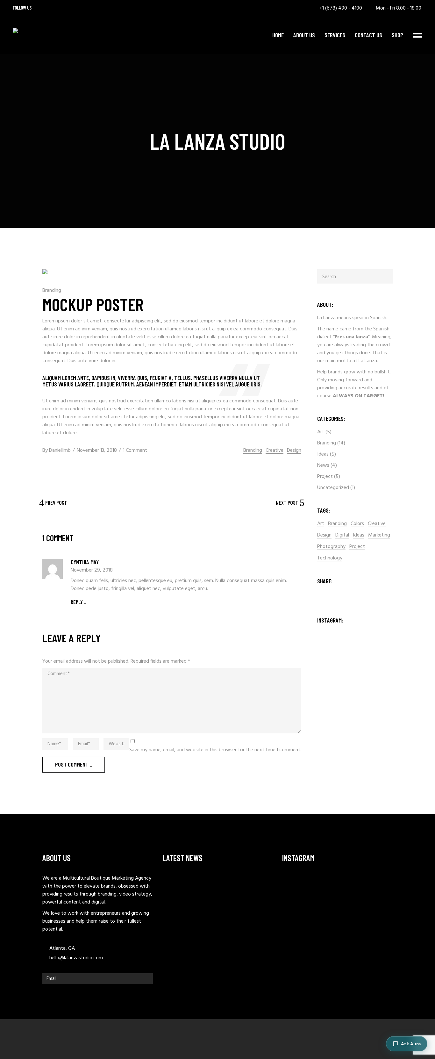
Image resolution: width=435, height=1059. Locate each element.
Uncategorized (333, 488)
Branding (51, 290)
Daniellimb (60, 450)
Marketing (379, 535)
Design (294, 451)
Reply (77, 602)
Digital (342, 535)
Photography (331, 547)
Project (325, 476)
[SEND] (146, 978)
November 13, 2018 (97, 450)
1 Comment (135, 450)
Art (320, 432)
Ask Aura (411, 1044)
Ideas (323, 454)
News (323, 465)
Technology (329, 558)
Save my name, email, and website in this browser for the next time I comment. (215, 750)
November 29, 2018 (92, 570)
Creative (274, 451)
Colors (357, 524)
